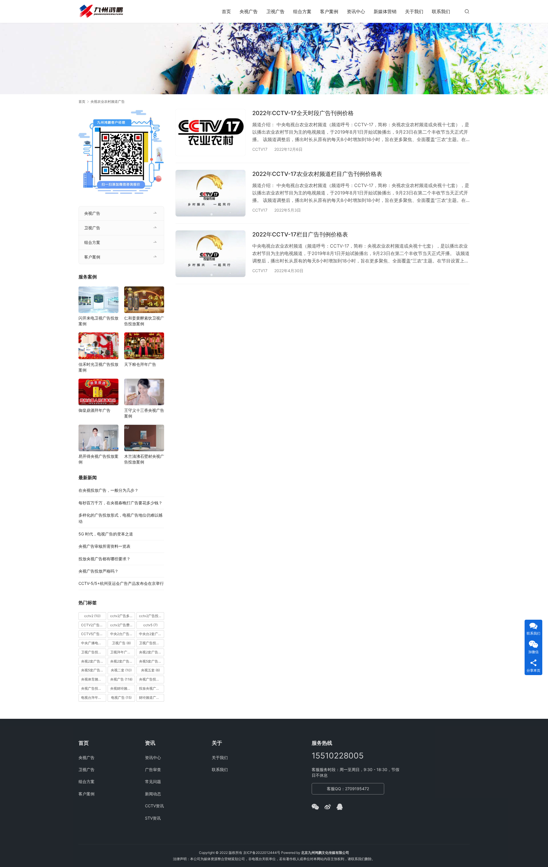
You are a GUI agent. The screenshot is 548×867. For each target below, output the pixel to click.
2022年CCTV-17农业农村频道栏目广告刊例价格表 (317, 173)
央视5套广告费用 (93, 670)
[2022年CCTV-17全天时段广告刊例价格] (210, 132)
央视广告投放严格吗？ (98, 571)
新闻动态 (153, 793)
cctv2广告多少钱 (122, 616)
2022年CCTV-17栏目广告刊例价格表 (300, 234)
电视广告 (121, 697)
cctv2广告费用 (122, 625)
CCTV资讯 (154, 805)
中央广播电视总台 (93, 643)
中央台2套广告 (151, 634)
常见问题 (153, 781)
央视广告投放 (151, 679)
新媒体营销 (385, 11)
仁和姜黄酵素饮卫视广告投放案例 (144, 321)
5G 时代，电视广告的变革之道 (105, 533)
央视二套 (121, 670)
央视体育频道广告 (93, 679)
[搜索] (467, 11)
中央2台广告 (122, 634)
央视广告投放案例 (93, 688)
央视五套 (150, 670)
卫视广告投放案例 (93, 652)
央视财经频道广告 (122, 688)
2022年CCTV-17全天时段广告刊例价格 (303, 113)
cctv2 (92, 616)
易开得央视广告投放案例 (98, 459)
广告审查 (153, 769)
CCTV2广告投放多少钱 (93, 625)
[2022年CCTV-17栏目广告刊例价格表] (210, 253)
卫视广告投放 (151, 643)
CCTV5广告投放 (93, 634)
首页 (226, 11)
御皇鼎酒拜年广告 (94, 410)
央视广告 (248, 11)
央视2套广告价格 (93, 661)
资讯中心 (356, 11)
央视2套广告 (151, 652)
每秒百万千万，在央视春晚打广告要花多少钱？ (120, 502)
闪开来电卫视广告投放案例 (98, 321)
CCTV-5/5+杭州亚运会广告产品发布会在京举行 (121, 583)
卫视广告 (275, 11)
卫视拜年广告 (122, 652)
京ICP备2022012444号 (261, 852)
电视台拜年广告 (93, 697)
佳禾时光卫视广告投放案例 (98, 367)
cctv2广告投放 (151, 616)
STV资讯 (153, 818)
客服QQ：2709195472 (348, 788)
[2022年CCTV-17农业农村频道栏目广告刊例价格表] (210, 193)
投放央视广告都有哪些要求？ (104, 558)
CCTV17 (259, 149)
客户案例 (329, 11)
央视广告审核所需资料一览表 (104, 546)
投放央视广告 (151, 688)
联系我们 (441, 11)
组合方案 (302, 11)
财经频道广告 (151, 697)
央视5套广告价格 (151, 661)
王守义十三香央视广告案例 (144, 413)
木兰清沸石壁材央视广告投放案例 (144, 459)
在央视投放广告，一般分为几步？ (108, 490)
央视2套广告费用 (122, 661)
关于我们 (414, 11)
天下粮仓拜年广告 (140, 364)
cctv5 (150, 625)
